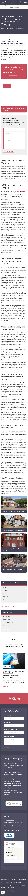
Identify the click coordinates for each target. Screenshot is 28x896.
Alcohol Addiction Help (9, 622)
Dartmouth (6, 600)
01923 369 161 (10, 820)
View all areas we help (7, 606)
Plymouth (5, 596)
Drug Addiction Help (8, 626)
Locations (8, 28)
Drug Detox (6, 629)
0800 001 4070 (13, 75)
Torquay (5, 590)
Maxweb (18, 882)
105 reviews (16, 7)
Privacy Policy (5, 882)
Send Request (7, 151)
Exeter (4, 593)
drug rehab (16, 191)
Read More (6, 686)
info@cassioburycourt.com (15, 822)
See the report (10, 858)
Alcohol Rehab (6, 619)
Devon (4, 587)
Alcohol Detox (6, 616)
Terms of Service (9, 887)
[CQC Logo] (11, 845)
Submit (6, 747)
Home (2, 28)
